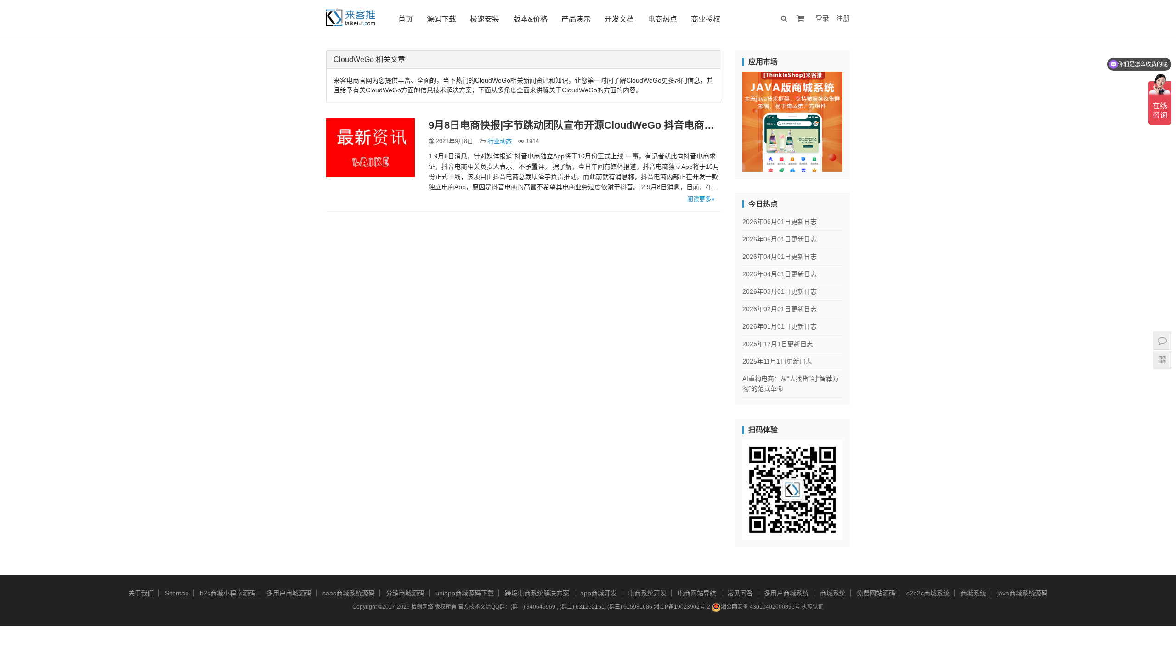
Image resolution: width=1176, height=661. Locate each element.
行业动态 (500, 141)
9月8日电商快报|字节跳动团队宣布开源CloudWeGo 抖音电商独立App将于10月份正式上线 (575, 125)
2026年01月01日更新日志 (779, 326)
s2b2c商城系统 (928, 593)
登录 (822, 18)
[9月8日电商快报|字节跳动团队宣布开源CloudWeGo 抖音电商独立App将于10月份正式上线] (370, 147)
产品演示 (576, 19)
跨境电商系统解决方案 (537, 593)
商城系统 (833, 593)
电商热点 (662, 19)
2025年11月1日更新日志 (777, 361)
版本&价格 (530, 19)
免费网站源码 (876, 593)
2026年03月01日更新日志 (779, 291)
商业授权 (705, 19)
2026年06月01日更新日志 (779, 221)
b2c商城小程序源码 (227, 593)
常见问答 (740, 593)
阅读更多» (700, 199)
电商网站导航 (697, 593)
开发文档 (619, 19)
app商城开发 (598, 593)
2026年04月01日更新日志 (779, 256)
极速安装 (484, 19)
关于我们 (141, 593)
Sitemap (177, 593)
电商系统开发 (647, 593)
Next (858, 119)
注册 (843, 18)
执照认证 (813, 607)
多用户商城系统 (786, 593)
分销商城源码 (405, 593)
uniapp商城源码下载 (464, 593)
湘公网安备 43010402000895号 (760, 607)
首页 (405, 19)
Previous (726, 119)
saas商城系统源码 (348, 593)
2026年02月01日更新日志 (779, 309)
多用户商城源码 (288, 593)
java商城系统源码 (1022, 593)
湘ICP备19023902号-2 (682, 607)
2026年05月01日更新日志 (779, 239)
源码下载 (441, 19)
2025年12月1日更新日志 (777, 343)
